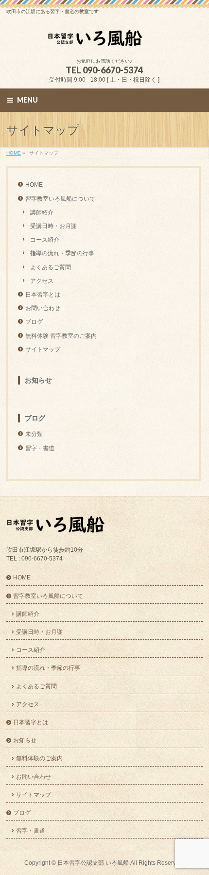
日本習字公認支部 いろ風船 (93, 862)
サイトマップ (42, 349)
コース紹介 (44, 239)
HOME (34, 184)
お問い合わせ (42, 308)
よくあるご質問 (50, 267)
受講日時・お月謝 (53, 226)
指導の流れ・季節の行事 (62, 253)
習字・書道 (39, 448)
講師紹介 (41, 212)
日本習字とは (42, 294)
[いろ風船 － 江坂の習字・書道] (104, 41)
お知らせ (38, 380)
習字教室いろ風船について (60, 198)
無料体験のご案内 (39, 758)
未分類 (34, 434)
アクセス (41, 281)
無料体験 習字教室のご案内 (61, 335)
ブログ (34, 321)
